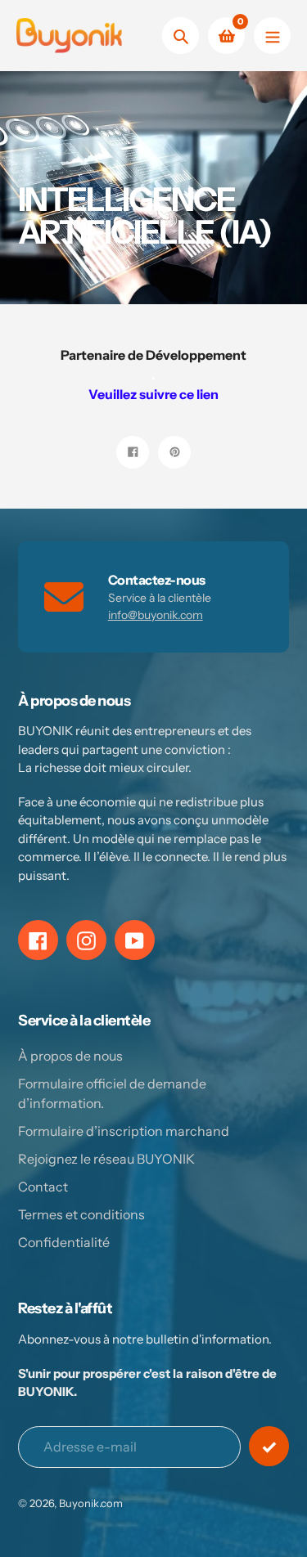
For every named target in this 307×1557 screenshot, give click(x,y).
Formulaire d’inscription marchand (123, 1131)
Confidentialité (64, 1242)
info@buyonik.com (155, 615)
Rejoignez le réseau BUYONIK (106, 1159)
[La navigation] (272, 35)
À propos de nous (70, 1056)
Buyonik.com (91, 1503)
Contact (43, 1186)
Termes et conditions (81, 1214)
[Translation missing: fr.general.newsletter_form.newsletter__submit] (269, 1446)
